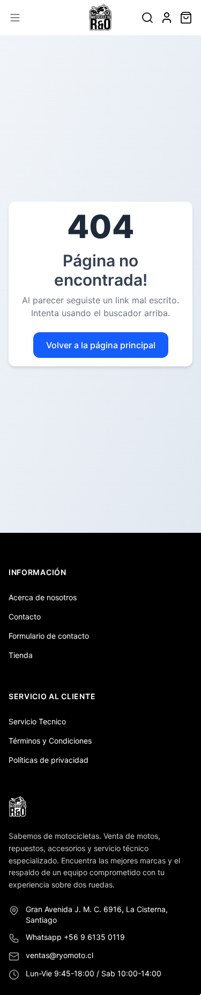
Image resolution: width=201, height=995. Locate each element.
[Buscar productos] (147, 17)
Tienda (21, 655)
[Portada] (100, 17)
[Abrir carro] (186, 17)
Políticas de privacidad (48, 759)
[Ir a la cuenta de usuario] (166, 17)
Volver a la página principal (100, 345)
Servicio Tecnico (37, 721)
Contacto (25, 616)
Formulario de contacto (49, 635)
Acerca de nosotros (43, 597)
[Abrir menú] (15, 17)
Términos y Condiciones (50, 740)
